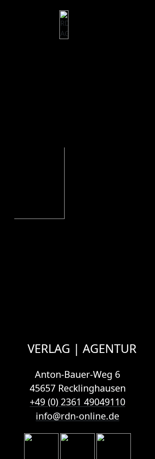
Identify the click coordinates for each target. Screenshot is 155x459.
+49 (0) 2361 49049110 (77, 401)
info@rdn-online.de (77, 416)
